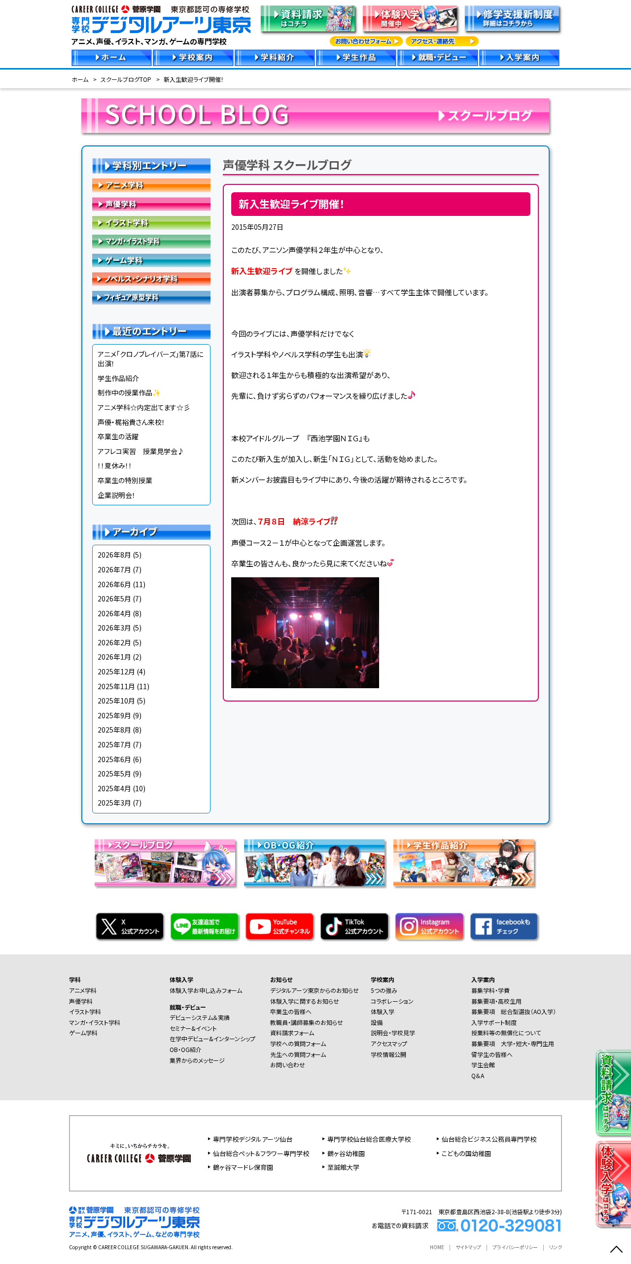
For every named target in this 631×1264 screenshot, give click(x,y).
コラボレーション (392, 1001)
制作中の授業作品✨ (129, 392)
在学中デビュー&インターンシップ (212, 1038)
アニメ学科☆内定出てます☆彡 (144, 407)
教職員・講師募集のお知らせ (306, 1022)
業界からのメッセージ (197, 1060)
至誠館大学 (343, 1167)
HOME (437, 1247)
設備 (377, 1022)
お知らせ (281, 979)
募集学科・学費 (490, 990)
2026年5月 (114, 598)
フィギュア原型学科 (151, 298)
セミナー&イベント (193, 1028)
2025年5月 (114, 773)
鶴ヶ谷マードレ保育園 (243, 1167)
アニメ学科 (151, 185)
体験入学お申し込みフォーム (206, 990)
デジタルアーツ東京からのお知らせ (314, 990)
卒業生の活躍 (118, 436)
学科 (75, 979)
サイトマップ (468, 1247)
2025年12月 (116, 671)
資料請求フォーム (292, 1032)
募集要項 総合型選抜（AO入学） (513, 1011)
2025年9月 (114, 715)
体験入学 (181, 979)
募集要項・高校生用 (496, 1001)
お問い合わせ (287, 1064)
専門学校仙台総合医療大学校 (369, 1139)
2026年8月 (114, 555)
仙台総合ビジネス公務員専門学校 (489, 1139)
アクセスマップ (389, 1043)
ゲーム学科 (151, 260)
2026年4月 (114, 613)
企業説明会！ (117, 495)
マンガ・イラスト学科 (151, 241)
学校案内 (382, 979)
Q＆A (477, 1075)
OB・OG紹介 (186, 1049)
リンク (555, 1247)
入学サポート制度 (494, 1022)
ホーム (79, 79)
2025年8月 (114, 730)
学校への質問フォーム (298, 1043)
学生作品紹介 (118, 378)
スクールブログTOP (126, 79)
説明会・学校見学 (393, 1032)
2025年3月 (114, 803)
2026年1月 (114, 657)
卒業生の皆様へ (291, 1011)
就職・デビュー (188, 1007)
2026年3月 (114, 627)
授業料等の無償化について (506, 1032)
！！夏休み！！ (115, 465)
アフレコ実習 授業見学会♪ (141, 451)
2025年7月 (114, 744)
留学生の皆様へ (492, 1054)
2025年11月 (116, 686)
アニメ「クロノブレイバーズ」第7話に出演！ (150, 359)
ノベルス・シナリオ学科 (151, 279)
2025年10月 (116, 700)
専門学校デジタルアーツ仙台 (252, 1139)
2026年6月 (114, 584)
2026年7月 (114, 569)
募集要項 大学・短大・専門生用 (512, 1043)
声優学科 (151, 204)
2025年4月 (114, 788)
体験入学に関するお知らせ (304, 1001)
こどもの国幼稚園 (466, 1153)
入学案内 (483, 979)
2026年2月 (114, 642)
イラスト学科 (151, 223)
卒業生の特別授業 (125, 480)
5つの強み (384, 990)
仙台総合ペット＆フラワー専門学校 (261, 1153)
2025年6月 (114, 759)
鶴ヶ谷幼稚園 (346, 1153)
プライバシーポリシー (515, 1247)
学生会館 (483, 1064)
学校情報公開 (388, 1054)
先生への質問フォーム (298, 1054)
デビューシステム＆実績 (200, 1017)
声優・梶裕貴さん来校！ (131, 422)
